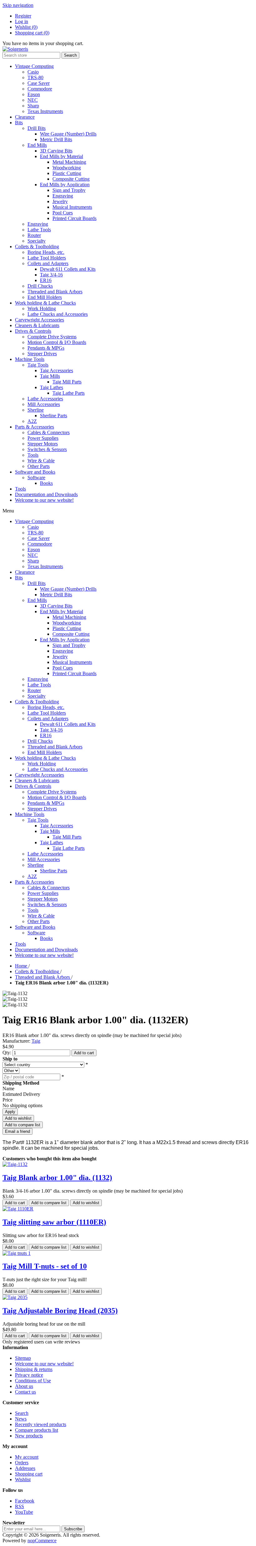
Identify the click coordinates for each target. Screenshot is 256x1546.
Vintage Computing (34, 66)
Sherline (35, 410)
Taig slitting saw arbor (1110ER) (54, 1222)
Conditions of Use (33, 1380)
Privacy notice (29, 1375)
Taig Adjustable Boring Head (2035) (60, 1311)
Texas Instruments (45, 111)
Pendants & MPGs (45, 348)
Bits (19, 122)
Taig (36, 1041)
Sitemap (23, 1358)
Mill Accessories (43, 404)
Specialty (36, 241)
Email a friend (17, 1131)
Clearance (25, 117)
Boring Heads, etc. (45, 252)
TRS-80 (35, 77)
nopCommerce (42, 1540)
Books (46, 483)
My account (26, 1457)
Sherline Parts (53, 415)
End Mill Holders (44, 297)
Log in (21, 21)
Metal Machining (69, 162)
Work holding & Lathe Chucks (45, 303)
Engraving (62, 195)
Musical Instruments (72, 207)
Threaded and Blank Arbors (54, 291)
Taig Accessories (56, 370)
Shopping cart (28, 1474)
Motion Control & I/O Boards (56, 342)
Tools (32, 455)
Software (36, 477)
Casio (33, 71)
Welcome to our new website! (44, 500)
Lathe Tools (39, 229)
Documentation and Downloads (46, 494)
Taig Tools (37, 364)
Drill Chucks (40, 286)
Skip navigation (17, 5)
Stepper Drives (42, 353)
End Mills (37, 145)
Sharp (33, 105)
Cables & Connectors (48, 432)
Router (34, 235)
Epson (33, 94)
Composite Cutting (71, 179)
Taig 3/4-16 (51, 274)
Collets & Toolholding (37, 246)
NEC (32, 100)
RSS (19, 1506)
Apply (10, 1111)
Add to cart (84, 1052)
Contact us (25, 1391)
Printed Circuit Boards (74, 218)
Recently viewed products (40, 1424)
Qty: (6, 1052)
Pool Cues (62, 212)
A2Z (32, 421)
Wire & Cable (41, 460)
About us (24, 1386)
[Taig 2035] (14, 1297)
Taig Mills (50, 376)
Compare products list (36, 1430)
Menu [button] (8, 510)
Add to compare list (22, 1124)
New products (29, 1435)
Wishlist (23, 1479)
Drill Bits (36, 128)
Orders (21, 1462)
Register (23, 15)
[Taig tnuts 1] (16, 1253)
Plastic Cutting (66, 173)
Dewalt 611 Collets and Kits (68, 269)
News (21, 1418)
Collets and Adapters (47, 263)
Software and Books (35, 472)
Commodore (39, 88)
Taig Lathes (51, 387)
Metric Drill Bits (56, 139)
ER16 (46, 280)
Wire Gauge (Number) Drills (68, 133)
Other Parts (38, 466)
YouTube (24, 1512)
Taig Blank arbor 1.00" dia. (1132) (57, 1178)
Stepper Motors (42, 443)
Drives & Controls (33, 331)
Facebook (24, 1500)
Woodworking (66, 167)
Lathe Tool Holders (46, 257)
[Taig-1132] (14, 1164)
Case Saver (38, 83)
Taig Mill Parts (66, 381)
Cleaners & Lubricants (37, 325)
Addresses (25, 1468)
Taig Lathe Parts (68, 393)
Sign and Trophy (69, 190)
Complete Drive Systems (51, 336)
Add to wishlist (18, 1118)
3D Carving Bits (56, 150)
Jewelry (60, 201)
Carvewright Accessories (39, 319)
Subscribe (73, 1529)
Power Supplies (42, 438)
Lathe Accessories (45, 398)
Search (70, 55)
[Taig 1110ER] (17, 1208)
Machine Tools (29, 359)
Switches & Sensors (47, 449)
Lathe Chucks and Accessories (57, 314)
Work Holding (41, 308)
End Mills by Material (61, 156)
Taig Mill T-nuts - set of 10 (44, 1266)
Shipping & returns (33, 1369)
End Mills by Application (65, 184)
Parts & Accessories (34, 426)
